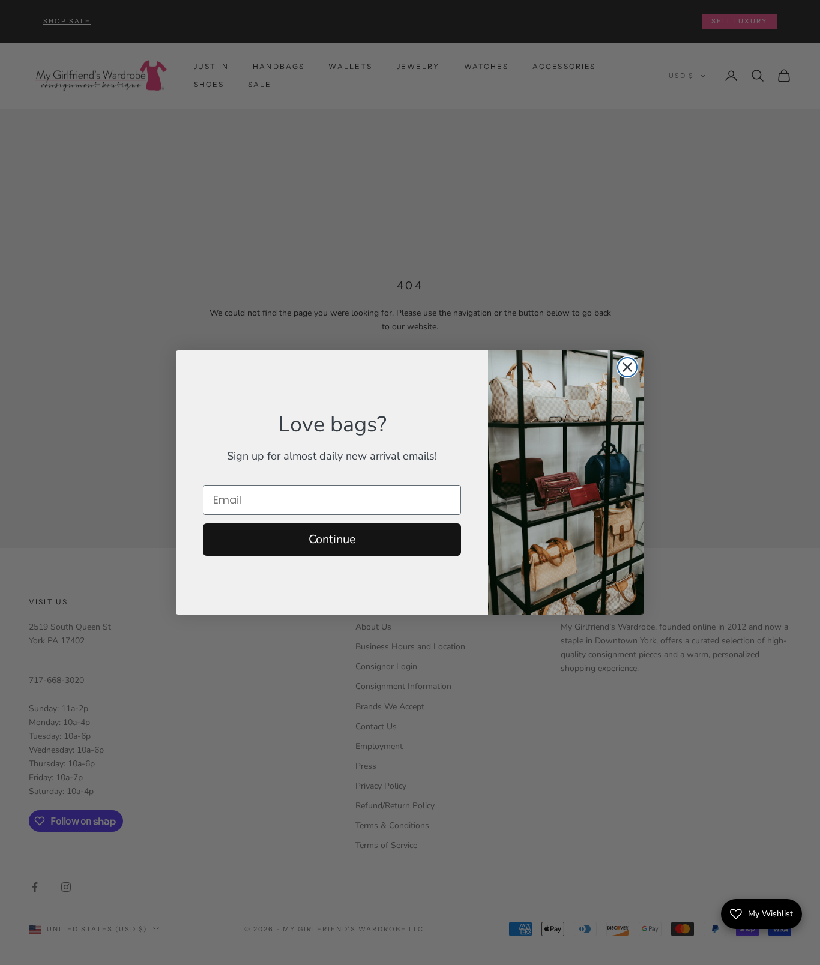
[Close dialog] (627, 367)
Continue (332, 539)
